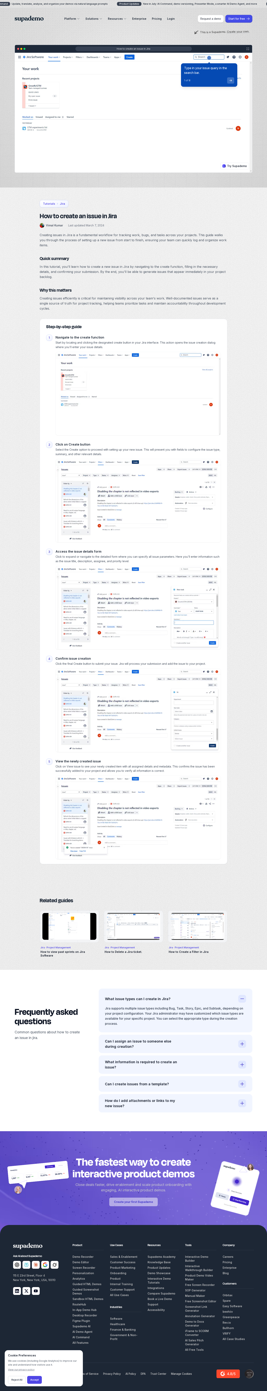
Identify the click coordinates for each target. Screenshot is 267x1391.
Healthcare (117, 1324)
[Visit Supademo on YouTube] (36, 1291)
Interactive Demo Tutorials (159, 1280)
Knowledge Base (159, 1262)
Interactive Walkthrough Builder (199, 1268)
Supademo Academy (162, 1256)
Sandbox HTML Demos (88, 1299)
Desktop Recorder (85, 1315)
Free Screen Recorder (200, 1284)
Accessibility (156, 1309)
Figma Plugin (81, 1320)
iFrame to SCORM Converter (197, 1333)
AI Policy (130, 1373)
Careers (228, 1256)
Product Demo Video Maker (199, 1277)
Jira (62, 203)
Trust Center (158, 1373)
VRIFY (227, 1333)
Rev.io (227, 1322)
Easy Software (232, 1306)
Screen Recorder (84, 1267)
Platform (70, 18)
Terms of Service (88, 1373)
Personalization (83, 1273)
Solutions (92, 18)
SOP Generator (195, 1290)
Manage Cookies (181, 1373)
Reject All (16, 1379)
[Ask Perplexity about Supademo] (26, 1265)
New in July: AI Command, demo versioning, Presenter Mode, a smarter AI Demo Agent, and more (188, 3)
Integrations (156, 1288)
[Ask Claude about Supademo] (36, 1265)
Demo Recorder (83, 1256)
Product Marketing (122, 1267)
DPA (143, 1373)
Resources (115, 18)
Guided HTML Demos (87, 1284)
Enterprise (139, 18)
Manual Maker (195, 1295)
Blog (226, 1273)
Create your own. (238, 31)
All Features (81, 1342)
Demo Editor (81, 1262)
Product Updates (159, 1267)
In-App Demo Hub (85, 1309)
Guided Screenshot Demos (86, 1291)
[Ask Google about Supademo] (45, 1265)
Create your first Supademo (133, 1201)
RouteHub (79, 1304)
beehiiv (228, 1311)
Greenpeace (231, 1317)
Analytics (79, 1278)
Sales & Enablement (123, 1256)
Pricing (157, 18)
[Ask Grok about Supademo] (54, 1265)
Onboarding (118, 1273)
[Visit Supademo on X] (26, 1291)
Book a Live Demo (160, 1299)
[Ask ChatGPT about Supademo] (17, 1265)
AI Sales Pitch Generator (194, 1342)
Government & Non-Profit (123, 1337)
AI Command (81, 1337)
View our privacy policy (21, 1369)
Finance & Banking (123, 1329)
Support (153, 1304)
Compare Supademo (161, 1293)
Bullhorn (228, 1328)
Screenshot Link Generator (196, 1308)
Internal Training (121, 1284)
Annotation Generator (200, 1316)
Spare (227, 1300)
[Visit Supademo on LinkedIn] (17, 1291)
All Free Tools (194, 1349)
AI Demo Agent (82, 1331)
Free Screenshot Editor (200, 1301)
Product (115, 1278)
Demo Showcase (159, 1273)
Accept (34, 1379)
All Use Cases (119, 1295)
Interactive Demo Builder (196, 1258)
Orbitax (227, 1295)
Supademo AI (81, 1326)
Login (171, 18)
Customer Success (122, 1262)
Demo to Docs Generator (194, 1323)
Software (116, 1318)
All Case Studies (234, 1339)
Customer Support (122, 1289)
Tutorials (49, 203)
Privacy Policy (112, 1373)
